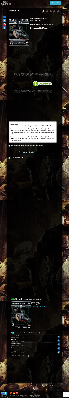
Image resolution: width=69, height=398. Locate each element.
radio (12, 347)
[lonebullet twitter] (5, 394)
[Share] (4, 27)
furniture (13, 339)
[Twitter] (4, 20)
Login (25, 152)
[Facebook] (4, 17)
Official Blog (4, 397)
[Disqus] (32, 180)
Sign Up (31, 152)
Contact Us (4, 395)
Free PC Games (34, 396)
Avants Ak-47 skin (16, 336)
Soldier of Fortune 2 (41, 19)
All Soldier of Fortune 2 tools (19, 356)
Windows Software (35, 395)
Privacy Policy (34, 394)
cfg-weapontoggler (16, 343)
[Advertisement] (38, 60)
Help (31, 392)
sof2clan (13, 351)
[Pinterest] (4, 24)
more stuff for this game (37, 306)
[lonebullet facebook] (2, 394)
